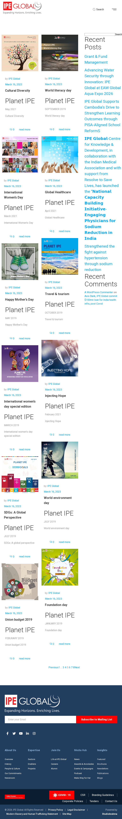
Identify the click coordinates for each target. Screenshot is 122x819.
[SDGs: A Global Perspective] (20, 474)
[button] (115, 9)
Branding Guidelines (103, 795)
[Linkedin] (27, 733)
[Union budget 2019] (20, 581)
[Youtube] (21, 733)
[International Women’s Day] (20, 154)
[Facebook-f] (7, 733)
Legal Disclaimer (76, 810)
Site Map (66, 814)
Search (118, 34)
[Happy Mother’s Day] (20, 261)
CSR (83, 795)
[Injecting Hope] (59, 357)
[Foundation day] (59, 567)
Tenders (94, 801)
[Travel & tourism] (59, 256)
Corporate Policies (72, 801)
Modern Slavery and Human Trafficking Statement (32, 814)
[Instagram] (34, 733)
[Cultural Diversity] (20, 52)
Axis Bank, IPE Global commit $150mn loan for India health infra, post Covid (101, 300)
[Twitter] (14, 733)
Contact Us (111, 801)
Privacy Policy (55, 810)
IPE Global (14, 78)
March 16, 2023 (13, 84)
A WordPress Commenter (99, 292)
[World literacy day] (59, 52)
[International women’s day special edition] (20, 363)
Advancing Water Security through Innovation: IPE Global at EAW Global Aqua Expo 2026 (103, 82)
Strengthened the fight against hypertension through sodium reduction (100, 258)
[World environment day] (59, 459)
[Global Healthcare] (59, 154)
